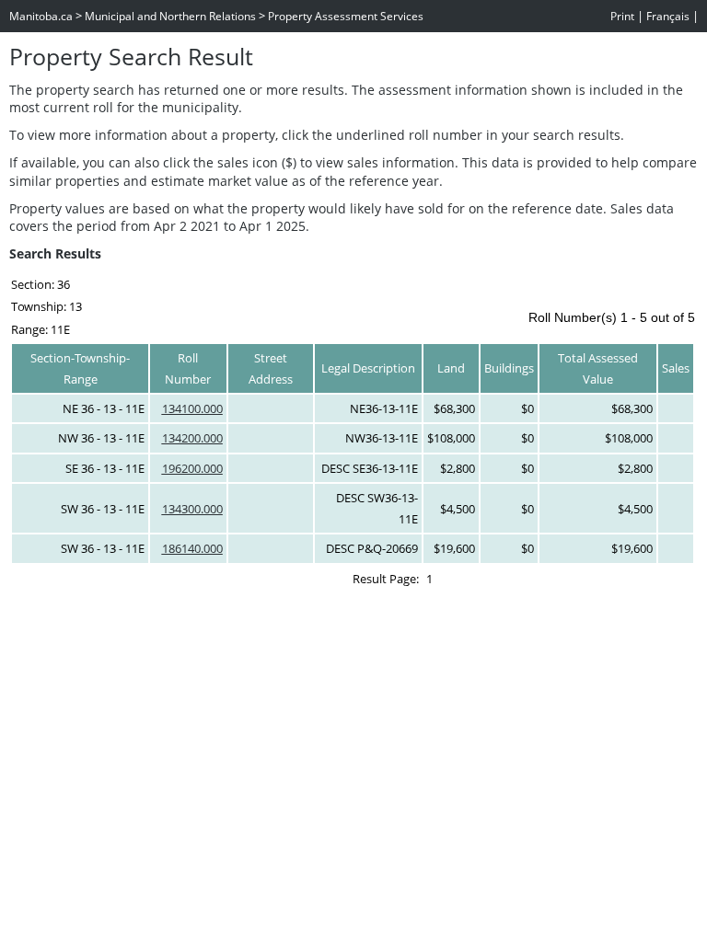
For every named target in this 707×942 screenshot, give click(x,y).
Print (622, 16)
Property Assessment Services (345, 16)
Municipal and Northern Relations (170, 16)
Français (668, 16)
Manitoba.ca (41, 16)
